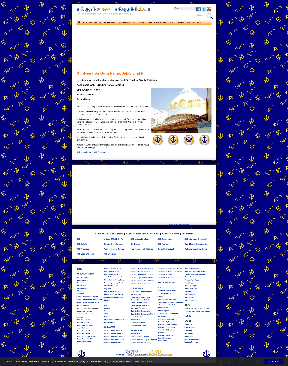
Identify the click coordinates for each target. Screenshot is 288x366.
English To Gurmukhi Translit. (196, 271)
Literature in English (166, 275)
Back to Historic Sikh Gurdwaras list (94, 152)
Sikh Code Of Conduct (85, 254)
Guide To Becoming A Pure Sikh (142, 233)
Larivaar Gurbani (83, 320)
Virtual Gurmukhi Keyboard (195, 274)
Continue (273, 361)
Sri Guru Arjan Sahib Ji (113, 342)
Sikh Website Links (192, 339)
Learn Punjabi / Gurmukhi (168, 313)
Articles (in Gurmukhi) (85, 314)
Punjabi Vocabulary (192, 269)
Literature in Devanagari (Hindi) (170, 272)
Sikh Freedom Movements (114, 319)
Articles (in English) (84, 311)
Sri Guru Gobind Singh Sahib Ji (142, 280)
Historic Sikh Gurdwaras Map (142, 314)
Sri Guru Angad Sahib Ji (113, 333)
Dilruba (107, 300)
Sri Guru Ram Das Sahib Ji (114, 339)
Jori (105, 303)
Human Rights (163, 311)
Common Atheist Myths (167, 291)
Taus (106, 313)
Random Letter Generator (167, 324)
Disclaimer (188, 333)
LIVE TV (190, 22)
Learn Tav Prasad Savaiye (87, 336)
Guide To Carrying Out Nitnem (177, 233)
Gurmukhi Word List (165, 335)
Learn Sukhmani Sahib (112, 269)
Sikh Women (81, 291)
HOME (79, 269)
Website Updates (191, 342)
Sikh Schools (189, 294)
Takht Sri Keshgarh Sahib (140, 305)
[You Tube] (209, 11)
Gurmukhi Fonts (191, 277)
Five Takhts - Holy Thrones (141, 249)
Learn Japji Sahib (83, 331)
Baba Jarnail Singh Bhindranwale (170, 302)
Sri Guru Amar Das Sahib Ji (114, 336)
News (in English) (191, 285)
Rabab (106, 305)
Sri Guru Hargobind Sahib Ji (141, 269)
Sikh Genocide (109, 322)
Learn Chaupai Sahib (85, 339)
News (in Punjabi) (191, 288)
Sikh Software (189, 297)
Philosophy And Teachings (195, 249)
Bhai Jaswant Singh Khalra (168, 305)
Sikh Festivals (164, 244)
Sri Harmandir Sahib (138, 326)
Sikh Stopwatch (190, 300)
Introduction (135, 334)
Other (106, 316)
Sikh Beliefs (81, 244)
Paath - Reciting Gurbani (114, 249)
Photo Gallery (163, 307)
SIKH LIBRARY (136, 330)
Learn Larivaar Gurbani (85, 325)
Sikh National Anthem (139, 239)
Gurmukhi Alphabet (165, 322)
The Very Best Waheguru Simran (197, 311)
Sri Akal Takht (136, 294)
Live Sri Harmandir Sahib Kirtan (196, 308)
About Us (188, 324)
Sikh (78, 239)
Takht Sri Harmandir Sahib (140, 300)
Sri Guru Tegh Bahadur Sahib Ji (142, 278)
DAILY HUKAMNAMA (157, 22)
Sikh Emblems (110, 254)
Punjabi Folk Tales (191, 280)
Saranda (107, 308)
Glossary (80, 294)
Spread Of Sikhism (137, 323)
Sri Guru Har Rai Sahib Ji (140, 272)
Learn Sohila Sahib (111, 274)
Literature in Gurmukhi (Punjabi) (170, 269)
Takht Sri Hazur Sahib (139, 302)
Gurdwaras (135, 244)
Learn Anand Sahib (84, 341)
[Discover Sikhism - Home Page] (144, 356)
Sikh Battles (81, 283)
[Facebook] (198, 11)
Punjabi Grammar (164, 338)
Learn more (146, 361)
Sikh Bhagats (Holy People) (114, 283)
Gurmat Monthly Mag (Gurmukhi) (143, 339)
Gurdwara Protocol (138, 308)
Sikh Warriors (82, 288)
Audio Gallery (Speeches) (167, 299)
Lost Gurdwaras (136, 317)
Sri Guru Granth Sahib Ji (140, 283)
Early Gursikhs (82, 280)
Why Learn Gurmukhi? (166, 319)
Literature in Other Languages (169, 278)
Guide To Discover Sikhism (109, 233)
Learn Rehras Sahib (111, 271)
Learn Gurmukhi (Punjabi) (140, 343)
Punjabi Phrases (164, 341)
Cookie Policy (189, 327)
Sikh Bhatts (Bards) (111, 285)
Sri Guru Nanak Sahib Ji (113, 330)
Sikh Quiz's (189, 291)
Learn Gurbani (82, 328)
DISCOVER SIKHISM (85, 274)
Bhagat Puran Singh (111, 291)
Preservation (135, 320)
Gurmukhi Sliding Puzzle (167, 330)
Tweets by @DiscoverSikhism (179, 224)
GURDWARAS (136, 288)
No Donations (189, 336)
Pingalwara (108, 289)
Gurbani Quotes (82, 305)
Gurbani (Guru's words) (139, 337)
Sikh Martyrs (82, 285)
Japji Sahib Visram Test (113, 277)
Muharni (161, 332)
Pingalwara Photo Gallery (113, 294)
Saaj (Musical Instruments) (195, 244)
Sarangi (107, 311)
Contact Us (188, 330)
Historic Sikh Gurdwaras (140, 311)
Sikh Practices (82, 249)
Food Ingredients (164, 294)
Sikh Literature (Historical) (195, 239)
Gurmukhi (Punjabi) (166, 249)
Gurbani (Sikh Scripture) (114, 244)
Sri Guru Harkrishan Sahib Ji (141, 275)
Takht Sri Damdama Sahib (140, 297)
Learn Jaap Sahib (83, 333)
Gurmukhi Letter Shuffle (167, 327)
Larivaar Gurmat (83, 322)
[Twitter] (203, 11)
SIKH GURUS (109, 327)
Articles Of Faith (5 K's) (113, 239)
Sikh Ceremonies (165, 239)
